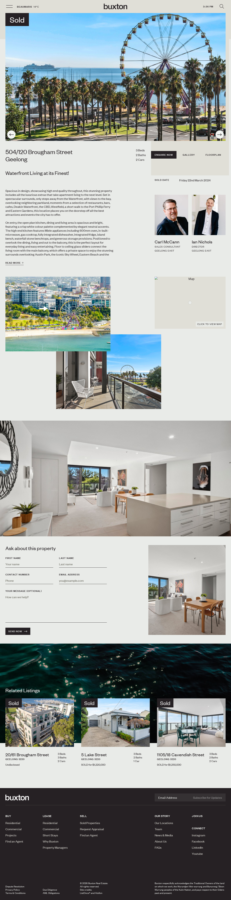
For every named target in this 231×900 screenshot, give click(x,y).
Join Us (197, 816)
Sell (83, 816)
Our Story (162, 816)
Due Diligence (50, 889)
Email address (69, 574)
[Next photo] (219, 134)
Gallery (189, 154)
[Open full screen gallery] (115, 77)
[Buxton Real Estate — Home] (115, 6)
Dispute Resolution (14, 886)
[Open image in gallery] (108, 371)
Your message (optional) (23, 591)
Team (158, 829)
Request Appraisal (92, 829)
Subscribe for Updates (207, 797)
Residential (12, 823)
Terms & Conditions (15, 893)
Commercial (13, 829)
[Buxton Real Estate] (22, 797)
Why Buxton (50, 841)
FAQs (158, 847)
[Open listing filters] (222, 6)
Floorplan (213, 154)
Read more (13, 262)
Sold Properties (90, 823)
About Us (161, 841)
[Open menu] (9, 6)
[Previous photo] (11, 134)
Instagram (198, 835)
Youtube (197, 854)
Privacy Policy (12, 889)
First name (13, 558)
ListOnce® (85, 893)
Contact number (17, 574)
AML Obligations (51, 893)
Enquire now (164, 154)
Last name (66, 558)
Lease (47, 816)
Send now (15, 631)
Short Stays (50, 835)
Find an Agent (14, 841)
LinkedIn (197, 847)
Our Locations (164, 823)
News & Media (164, 835)
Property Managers (55, 847)
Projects (10, 835)
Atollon (98, 893)
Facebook (198, 841)
